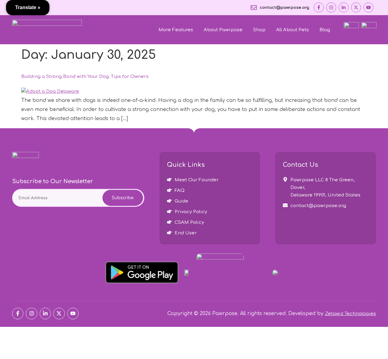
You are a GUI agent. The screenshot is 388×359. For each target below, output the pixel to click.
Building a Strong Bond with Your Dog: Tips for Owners (85, 76)
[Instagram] (331, 7)
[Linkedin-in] (344, 7)
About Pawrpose (223, 29)
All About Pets (292, 29)
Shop (259, 29)
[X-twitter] (356, 7)
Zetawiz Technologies (350, 313)
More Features (176, 29)
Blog (324, 29)
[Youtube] (368, 7)
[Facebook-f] (319, 7)
